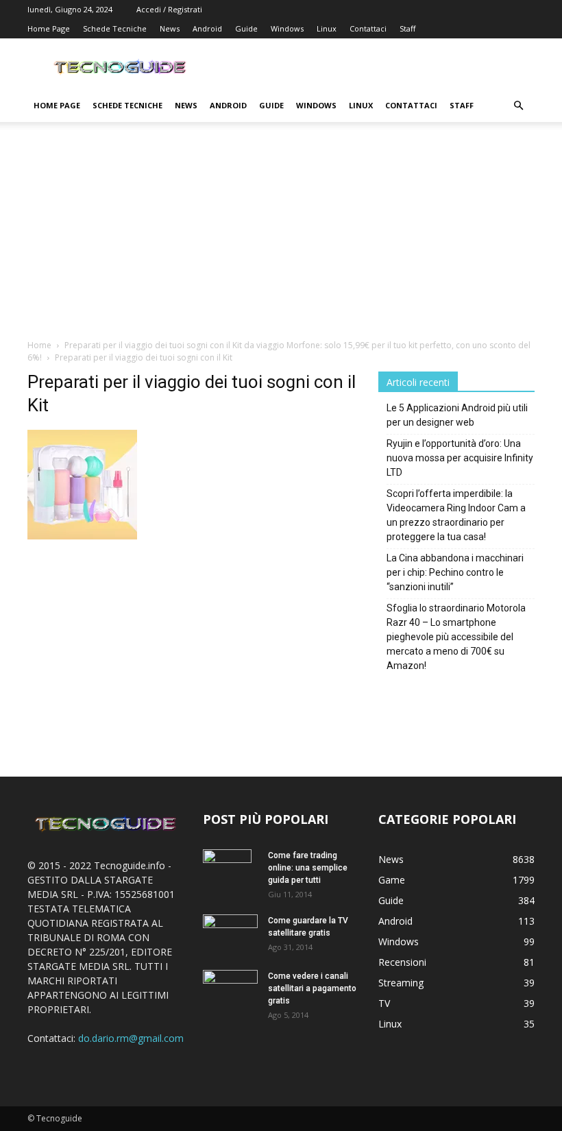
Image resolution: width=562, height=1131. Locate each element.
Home (39, 345)
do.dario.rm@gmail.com (131, 1038)
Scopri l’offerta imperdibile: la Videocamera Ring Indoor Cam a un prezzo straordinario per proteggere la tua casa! (456, 515)
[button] (518, 105)
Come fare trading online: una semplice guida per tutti (307, 868)
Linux (327, 28)
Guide (246, 28)
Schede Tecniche (115, 28)
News (170, 28)
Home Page (48, 28)
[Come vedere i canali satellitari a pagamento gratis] (230, 987)
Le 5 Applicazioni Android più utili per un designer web (457, 415)
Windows (287, 28)
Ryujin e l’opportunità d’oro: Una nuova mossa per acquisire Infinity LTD (460, 458)
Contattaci (368, 28)
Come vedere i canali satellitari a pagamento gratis (312, 988)
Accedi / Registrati (169, 9)
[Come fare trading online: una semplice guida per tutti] (230, 873)
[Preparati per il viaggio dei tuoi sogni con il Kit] (82, 536)
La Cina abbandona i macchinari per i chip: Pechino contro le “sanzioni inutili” (455, 572)
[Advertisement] (281, 236)
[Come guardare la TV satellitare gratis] (230, 932)
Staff (407, 28)
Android (207, 28)
